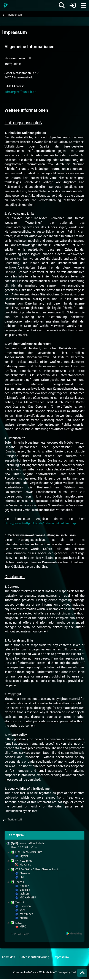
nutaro (24, 918)
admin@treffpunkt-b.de (20, 92)
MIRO (23, 926)
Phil (22, 877)
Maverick (25, 864)
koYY (22, 910)
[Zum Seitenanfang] (82, 973)
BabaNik (25, 889)
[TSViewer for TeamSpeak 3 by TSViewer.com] (18, 933)
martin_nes (26, 914)
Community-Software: (35, 972)
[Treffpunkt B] (5, 5)
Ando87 (24, 886)
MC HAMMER (28, 897)
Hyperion (25, 906)
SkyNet (24, 856)
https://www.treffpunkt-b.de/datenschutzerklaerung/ (40, 523)
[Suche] (61, 5)
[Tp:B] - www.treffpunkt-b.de (27, 843)
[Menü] (83, 5)
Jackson (24, 893)
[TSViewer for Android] (75, 933)
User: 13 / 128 (19, 847)
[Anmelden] (72, 5)
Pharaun (25, 873)
